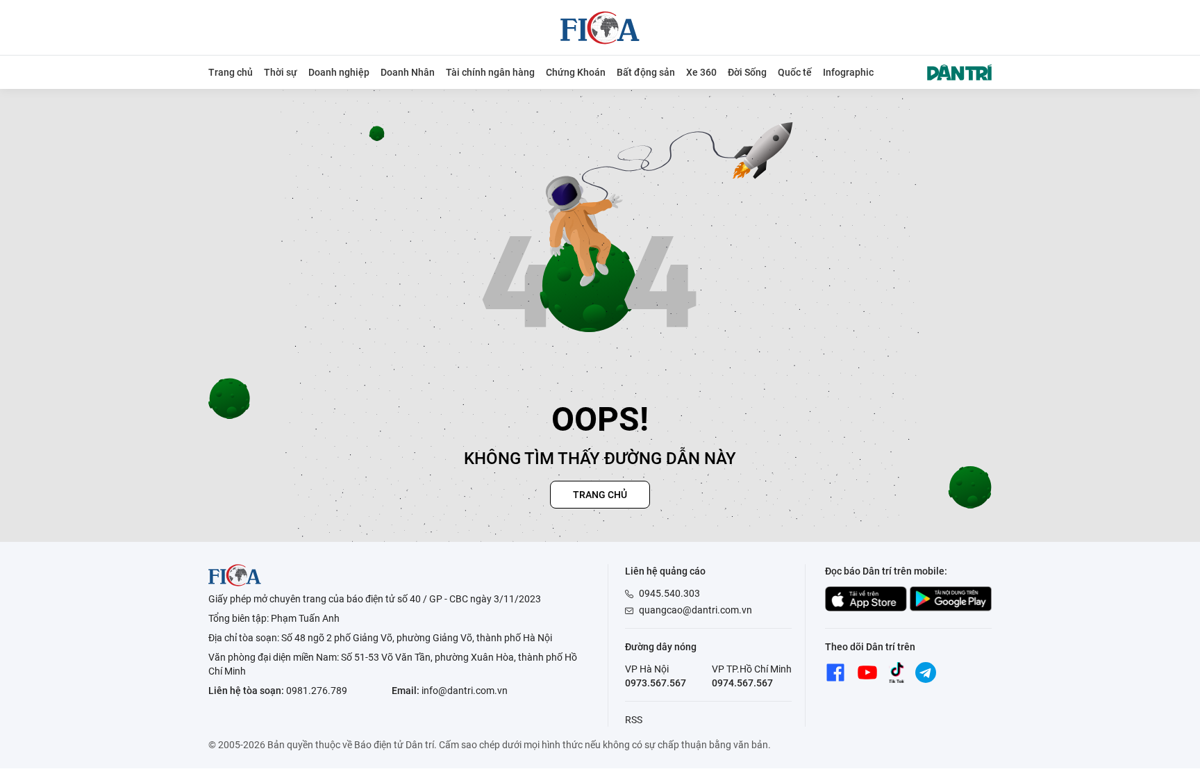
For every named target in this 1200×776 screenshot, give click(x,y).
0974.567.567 (742, 682)
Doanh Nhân (408, 72)
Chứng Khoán (576, 72)
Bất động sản (646, 72)
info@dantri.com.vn (465, 690)
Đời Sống (747, 72)
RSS (633, 719)
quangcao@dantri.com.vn (695, 610)
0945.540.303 (669, 593)
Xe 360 (701, 72)
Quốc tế (795, 72)
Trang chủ (230, 72)
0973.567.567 (655, 682)
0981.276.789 (316, 690)
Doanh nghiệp (338, 72)
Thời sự (280, 72)
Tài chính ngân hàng (490, 72)
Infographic (848, 72)
